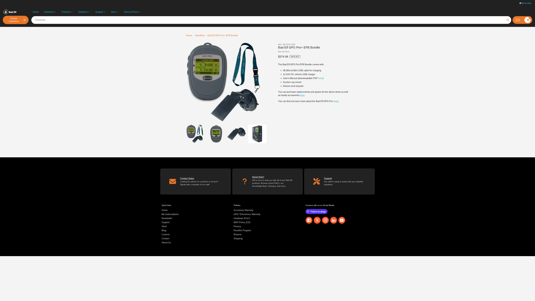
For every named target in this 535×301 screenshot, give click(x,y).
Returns (237, 234)
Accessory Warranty (243, 210)
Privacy (237, 226)
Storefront (200, 35)
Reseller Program (242, 230)
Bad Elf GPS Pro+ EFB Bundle (222, 35)
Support (165, 222)
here (320, 78)
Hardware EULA (242, 218)
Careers (166, 234)
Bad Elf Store (284, 51)
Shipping (238, 238)
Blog (164, 230)
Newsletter (167, 218)
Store (164, 226)
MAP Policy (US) (242, 222)
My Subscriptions (170, 214)
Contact (165, 238)
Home (189, 35)
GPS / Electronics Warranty (247, 214)
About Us (166, 242)
